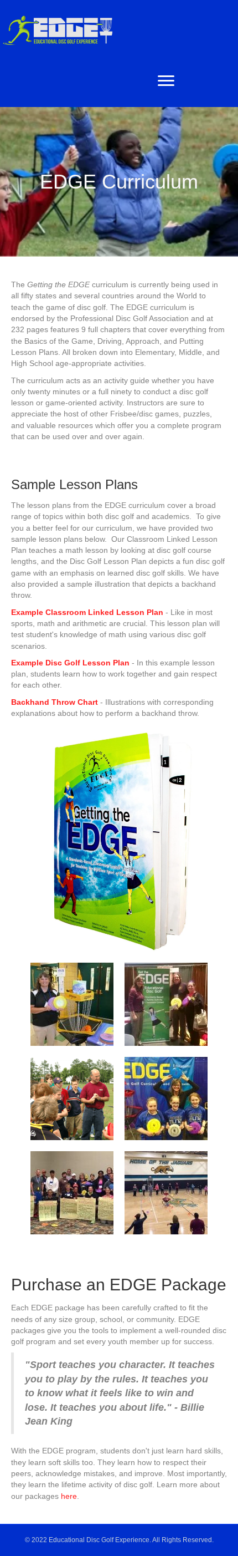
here (69, 1496)
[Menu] (166, 81)
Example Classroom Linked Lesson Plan (87, 612)
